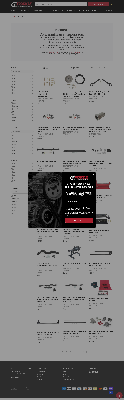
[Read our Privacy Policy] (92, 213)
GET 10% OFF (79, 220)
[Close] (94, 174)
